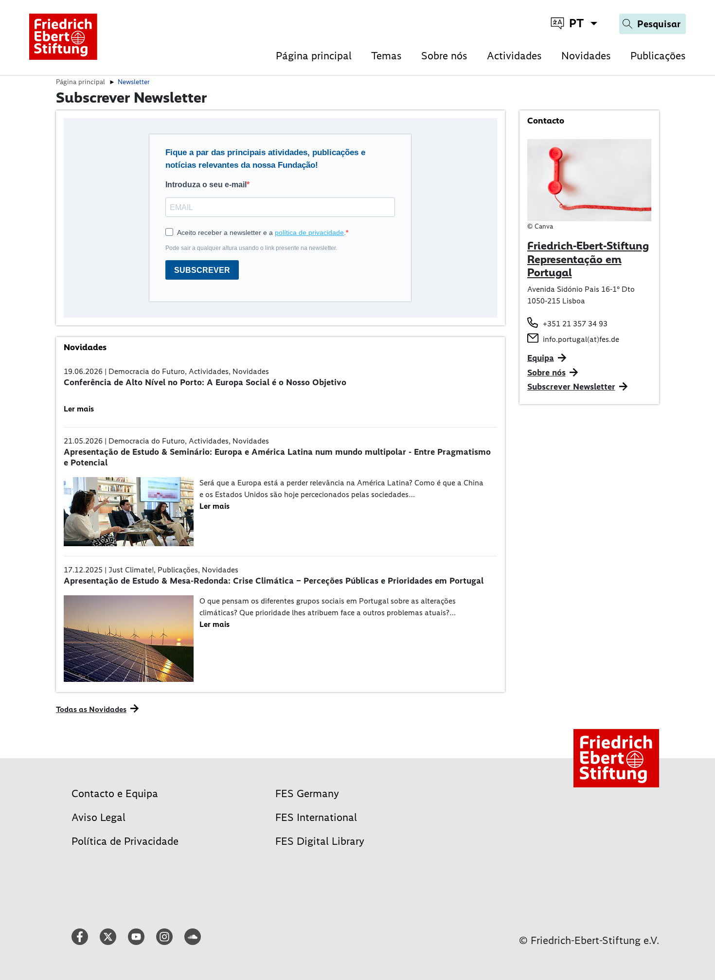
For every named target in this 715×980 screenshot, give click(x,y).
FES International (316, 817)
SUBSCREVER (202, 270)
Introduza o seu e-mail (206, 184)
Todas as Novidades (91, 709)
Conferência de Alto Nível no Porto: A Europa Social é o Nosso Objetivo (205, 382)
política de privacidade (309, 232)
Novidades (586, 55)
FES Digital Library (319, 841)
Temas (386, 55)
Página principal (314, 55)
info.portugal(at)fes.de (581, 339)
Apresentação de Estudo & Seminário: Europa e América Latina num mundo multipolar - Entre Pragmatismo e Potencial (277, 457)
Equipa (540, 358)
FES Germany (307, 793)
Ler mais (79, 408)
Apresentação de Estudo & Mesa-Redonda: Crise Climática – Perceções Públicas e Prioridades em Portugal (273, 580)
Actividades (514, 55)
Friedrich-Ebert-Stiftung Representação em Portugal (588, 259)
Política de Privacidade (125, 841)
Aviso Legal (98, 817)
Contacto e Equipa (115, 793)
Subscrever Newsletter (571, 386)
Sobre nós (444, 55)
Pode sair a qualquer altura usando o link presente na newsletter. (251, 248)
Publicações (658, 55)
